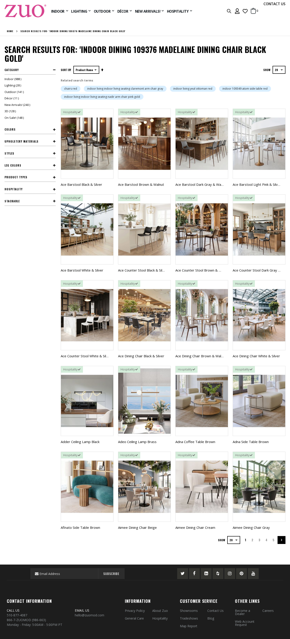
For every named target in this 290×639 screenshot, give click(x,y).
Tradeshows (189, 618)
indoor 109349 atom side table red (245, 89)
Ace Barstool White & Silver (82, 270)
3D (11, 111)
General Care (134, 618)
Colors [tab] (10, 129)
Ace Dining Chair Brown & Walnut (200, 356)
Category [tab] (12, 70)
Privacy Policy (135, 610)
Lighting (13, 85)
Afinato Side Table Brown (80, 527)
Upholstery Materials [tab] (22, 141)
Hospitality (160, 618)
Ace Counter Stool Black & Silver (142, 270)
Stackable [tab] (12, 201)
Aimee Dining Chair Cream (195, 527)
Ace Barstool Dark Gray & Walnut (201, 184)
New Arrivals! (18, 105)
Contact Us (215, 610)
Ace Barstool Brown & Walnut (141, 184)
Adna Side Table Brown (251, 441)
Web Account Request (244, 623)
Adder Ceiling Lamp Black (80, 441)
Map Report (188, 626)
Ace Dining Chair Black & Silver (141, 356)
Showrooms (189, 610)
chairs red (70, 89)
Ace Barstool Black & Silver (81, 184)
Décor (12, 98)
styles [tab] (9, 153)
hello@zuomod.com (90, 615)
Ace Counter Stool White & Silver (86, 356)
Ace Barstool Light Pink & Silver (257, 184)
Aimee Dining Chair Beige (137, 527)
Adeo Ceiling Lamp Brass (137, 441)
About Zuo (160, 610)
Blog (210, 618)
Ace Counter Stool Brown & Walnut (202, 270)
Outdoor (15, 92)
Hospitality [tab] (14, 189)
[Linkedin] (206, 573)
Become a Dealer (242, 612)
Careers (268, 610)
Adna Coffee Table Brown (195, 441)
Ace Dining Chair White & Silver (256, 356)
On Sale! (15, 118)
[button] (245, 10)
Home (10, 31)
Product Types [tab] (16, 177)
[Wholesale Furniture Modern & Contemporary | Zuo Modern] (26, 11)
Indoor (13, 79)
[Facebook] (194, 573)
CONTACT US (274, 3)
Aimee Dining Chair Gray (251, 527)
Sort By (66, 70)
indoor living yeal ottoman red (192, 89)
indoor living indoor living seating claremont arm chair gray (125, 89)
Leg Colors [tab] (13, 165)
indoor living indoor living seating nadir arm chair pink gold (102, 97)
